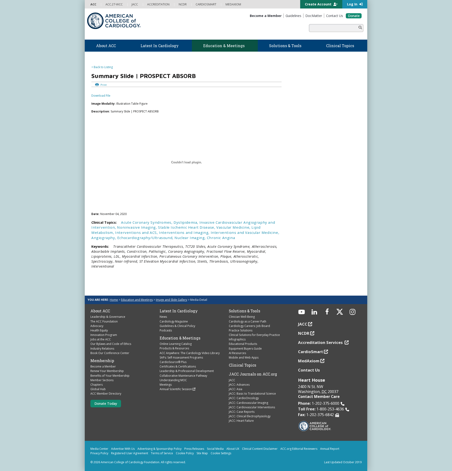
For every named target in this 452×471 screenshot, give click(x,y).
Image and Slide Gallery (171, 300)
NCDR (303, 333)
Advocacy (96, 326)
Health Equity (99, 330)
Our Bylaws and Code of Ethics (110, 344)
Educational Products (243, 344)
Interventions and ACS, (137, 232)
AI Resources (237, 353)
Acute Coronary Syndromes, (147, 222)
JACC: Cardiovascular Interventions (252, 407)
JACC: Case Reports (241, 412)
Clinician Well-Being (242, 317)
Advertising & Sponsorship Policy (159, 449)
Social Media (215, 449)
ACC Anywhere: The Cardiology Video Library (190, 353)
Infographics (237, 339)
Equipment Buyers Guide (245, 349)
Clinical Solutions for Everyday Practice (254, 335)
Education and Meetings (137, 300)
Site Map (202, 453)
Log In (352, 4)
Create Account (318, 4)
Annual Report (329, 449)
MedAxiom (308, 361)
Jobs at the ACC (100, 339)
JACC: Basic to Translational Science (252, 394)
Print (103, 85)
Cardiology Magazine (174, 321)
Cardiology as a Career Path (247, 321)
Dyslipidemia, (186, 222)
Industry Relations (102, 349)
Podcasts (166, 330)
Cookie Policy (185, 453)
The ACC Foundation (104, 321)
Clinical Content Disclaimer (260, 449)
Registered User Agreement (129, 453)
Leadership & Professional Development (187, 371)
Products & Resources (174, 348)
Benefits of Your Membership (109, 376)
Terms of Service (162, 453)
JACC (232, 380)
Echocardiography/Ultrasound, (146, 237)
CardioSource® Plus (173, 362)
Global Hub (98, 389)
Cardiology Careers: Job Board (249, 326)
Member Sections (101, 380)
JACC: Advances (239, 385)
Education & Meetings (180, 338)
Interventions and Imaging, (184, 232)
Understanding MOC (173, 380)
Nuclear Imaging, (190, 237)
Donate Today (105, 403)
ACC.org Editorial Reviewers (298, 449)
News (163, 317)
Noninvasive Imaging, (137, 227)
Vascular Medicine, (234, 227)
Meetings (166, 385)
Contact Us (309, 370)
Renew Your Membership (107, 371)
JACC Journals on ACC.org (253, 374)
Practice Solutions (240, 330)
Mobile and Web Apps (243, 357)
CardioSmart (310, 351)
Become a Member (103, 366)
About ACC (100, 311)
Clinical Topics (242, 365)
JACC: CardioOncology (244, 398)
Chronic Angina (221, 237)
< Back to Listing (102, 67)
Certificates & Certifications (178, 366)
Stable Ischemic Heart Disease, (187, 227)
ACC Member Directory (105, 394)
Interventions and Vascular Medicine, (245, 232)
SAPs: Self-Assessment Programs (181, 357)
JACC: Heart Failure (241, 421)
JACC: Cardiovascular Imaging (248, 403)
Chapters (96, 385)
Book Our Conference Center (109, 353)
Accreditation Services (321, 342)
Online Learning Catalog (176, 344)
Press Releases (194, 449)
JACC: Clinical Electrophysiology (249, 416)
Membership (102, 360)
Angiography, (104, 237)
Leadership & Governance (107, 317)
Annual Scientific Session (176, 389)
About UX (232, 449)
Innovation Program (103, 335)
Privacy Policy (99, 453)
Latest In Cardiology (179, 311)
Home (114, 300)
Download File (100, 96)
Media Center (99, 449)
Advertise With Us (123, 449)
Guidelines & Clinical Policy (177, 326)
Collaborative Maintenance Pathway (183, 376)
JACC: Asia (235, 389)
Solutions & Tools (244, 311)
